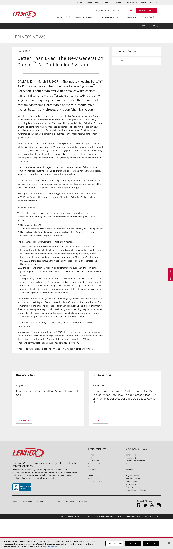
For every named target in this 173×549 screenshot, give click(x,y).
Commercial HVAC (137, 449)
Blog (90, 466)
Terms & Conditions (133, 516)
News (144, 26)
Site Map (89, 516)
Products (63, 17)
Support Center (94, 463)
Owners (130, 17)
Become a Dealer (95, 481)
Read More (24, 420)
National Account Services (136, 490)
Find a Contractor (133, 478)
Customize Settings (114, 543)
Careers (119, 2)
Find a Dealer (146, 11)
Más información (50, 546)
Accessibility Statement (104, 516)
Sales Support (131, 481)
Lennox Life (110, 17)
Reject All (133, 543)
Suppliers (59, 501)
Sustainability (93, 2)
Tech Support (131, 484)
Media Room (93, 469)
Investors (108, 2)
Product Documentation (135, 461)
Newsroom (146, 2)
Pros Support (93, 478)
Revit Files (130, 487)
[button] (170, 274)
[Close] (169, 543)
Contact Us (132, 2)
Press (155, 26)
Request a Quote (132, 458)
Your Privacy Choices (151, 516)
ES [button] (156, 2)
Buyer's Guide (86, 17)
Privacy (119, 516)
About (80, 2)
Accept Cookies (151, 543)
